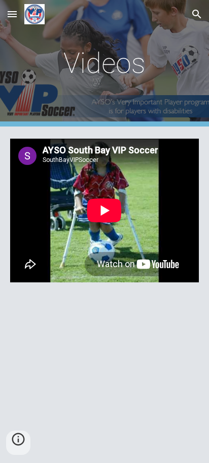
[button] (12, 14)
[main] (104, 63)
